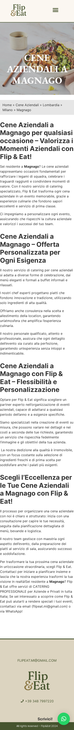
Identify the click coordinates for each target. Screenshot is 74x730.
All (17, 726)
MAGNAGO (37, 80)
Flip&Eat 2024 (49, 726)
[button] (55, 10)
